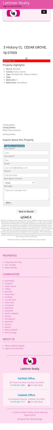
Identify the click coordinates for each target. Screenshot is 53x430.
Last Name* (9, 156)
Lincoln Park (10, 300)
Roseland (9, 321)
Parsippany (10, 319)
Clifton (8, 289)
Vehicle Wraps (24, 428)
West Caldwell (11, 329)
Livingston (9, 305)
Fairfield (8, 297)
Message (8, 186)
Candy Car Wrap (38, 426)
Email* (7, 163)
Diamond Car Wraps (21, 426)
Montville (9, 310)
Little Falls (9, 302)
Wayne (8, 327)
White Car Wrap (14, 423)
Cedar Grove (10, 286)
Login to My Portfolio (12, 6)
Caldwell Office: (26, 395)
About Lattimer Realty (14, 345)
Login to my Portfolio (14, 348)
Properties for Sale (13, 262)
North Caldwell (11, 313)
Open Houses (11, 267)
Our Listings (10, 265)
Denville (8, 291)
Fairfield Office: (26, 378)
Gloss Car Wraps (29, 423)
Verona (8, 324)
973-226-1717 (19, 401)
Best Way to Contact (13, 178)
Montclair (9, 308)
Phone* (7, 171)
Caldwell (9, 283)
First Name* (9, 148)
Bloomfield (9, 280)
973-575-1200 (19, 385)
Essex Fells (9, 294)
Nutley (8, 316)
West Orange (11, 332)
